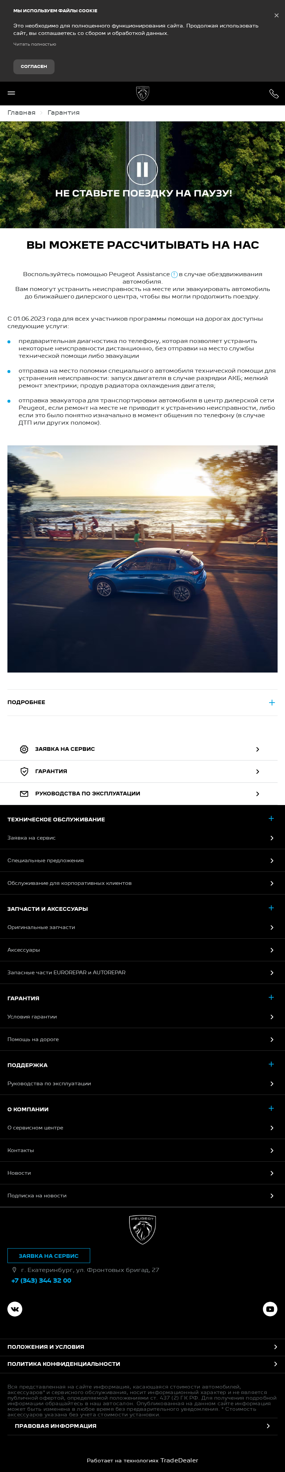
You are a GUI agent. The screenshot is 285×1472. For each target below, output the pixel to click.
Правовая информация (56, 1426)
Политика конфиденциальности (63, 1364)
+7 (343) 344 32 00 (274, 93)
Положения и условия (45, 1347)
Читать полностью (34, 44)
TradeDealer (179, 1460)
